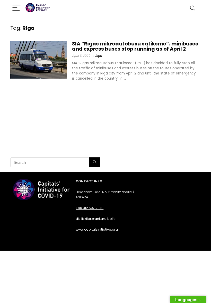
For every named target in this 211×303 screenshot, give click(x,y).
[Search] (193, 8)
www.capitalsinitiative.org (97, 229)
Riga (98, 55)
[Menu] (16, 8)
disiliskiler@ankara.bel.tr (96, 218)
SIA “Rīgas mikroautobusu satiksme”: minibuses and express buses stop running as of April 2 (135, 46)
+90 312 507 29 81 (89, 208)
